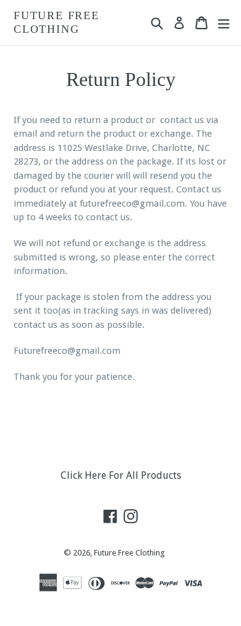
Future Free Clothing (56, 22)
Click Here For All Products (121, 475)
